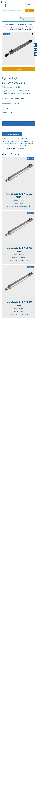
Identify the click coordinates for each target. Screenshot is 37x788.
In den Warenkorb (18, 124)
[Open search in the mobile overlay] (18, 10)
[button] (32, 34)
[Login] (26, 4)
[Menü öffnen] (34, 4)
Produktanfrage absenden (12, 134)
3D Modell (18, 69)
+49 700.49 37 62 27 (26, 19)
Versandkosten (9, 98)
